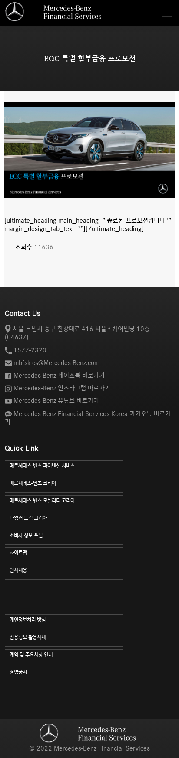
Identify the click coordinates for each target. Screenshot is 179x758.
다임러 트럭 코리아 (28, 518)
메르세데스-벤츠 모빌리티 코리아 (42, 500)
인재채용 (18, 570)
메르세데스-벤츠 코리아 (33, 483)
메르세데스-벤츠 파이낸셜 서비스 (42, 466)
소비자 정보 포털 (26, 535)
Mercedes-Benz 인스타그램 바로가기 (61, 388)
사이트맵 (18, 553)
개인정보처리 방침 (28, 620)
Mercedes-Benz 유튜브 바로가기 (56, 401)
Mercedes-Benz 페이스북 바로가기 (59, 375)
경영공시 (18, 672)
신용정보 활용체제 (28, 637)
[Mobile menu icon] (167, 13)
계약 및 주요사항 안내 (31, 654)
